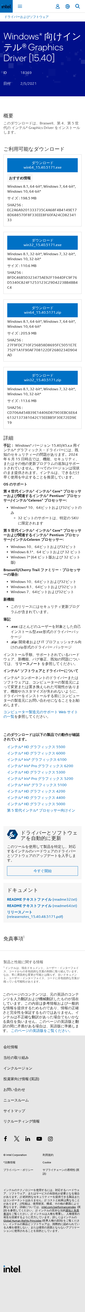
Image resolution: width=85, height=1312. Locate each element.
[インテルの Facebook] (5, 1139)
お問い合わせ (14, 1089)
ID (5, 72)
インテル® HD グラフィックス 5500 (36, 747)
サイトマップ (14, 1111)
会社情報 (10, 1047)
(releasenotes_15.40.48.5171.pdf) (35, 914)
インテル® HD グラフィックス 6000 (36, 753)
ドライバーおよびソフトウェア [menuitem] (26, 17)
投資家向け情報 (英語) (21, 1079)
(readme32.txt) (42, 899)
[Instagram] (50, 1139)
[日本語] (67, 6)
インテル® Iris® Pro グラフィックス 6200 (40, 766)
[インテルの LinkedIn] (28, 1139)
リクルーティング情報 (21, 1121)
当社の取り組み (16, 1057)
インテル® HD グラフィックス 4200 (36, 791)
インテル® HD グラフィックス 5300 (36, 772)
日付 (7, 83)
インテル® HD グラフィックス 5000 (36, 804)
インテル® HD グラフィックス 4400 (36, 797)
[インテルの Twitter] (17, 1139)
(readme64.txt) (42, 906)
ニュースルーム (16, 1100)
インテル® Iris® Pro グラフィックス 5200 (40, 778)
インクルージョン (17, 1068)
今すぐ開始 (43, 871)
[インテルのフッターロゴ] (12, 1268)
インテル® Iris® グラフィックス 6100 (37, 759)
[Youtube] (39, 1139)
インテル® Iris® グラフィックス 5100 (37, 785)
